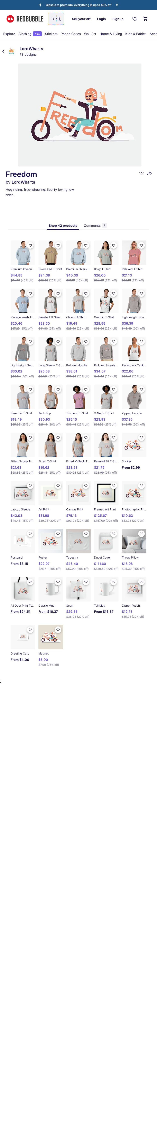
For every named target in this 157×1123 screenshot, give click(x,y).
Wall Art (90, 34)
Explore (9, 34)
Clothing (29, 34)
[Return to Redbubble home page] (25, 19)
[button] (78, 5)
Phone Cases (71, 34)
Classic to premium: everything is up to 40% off (78, 5)
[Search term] (58, 19)
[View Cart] (145, 19)
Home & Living (111, 34)
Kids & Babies (135, 34)
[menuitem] (9, 34)
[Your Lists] (135, 19)
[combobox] (56, 19)
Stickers (51, 34)
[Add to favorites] (141, 173)
